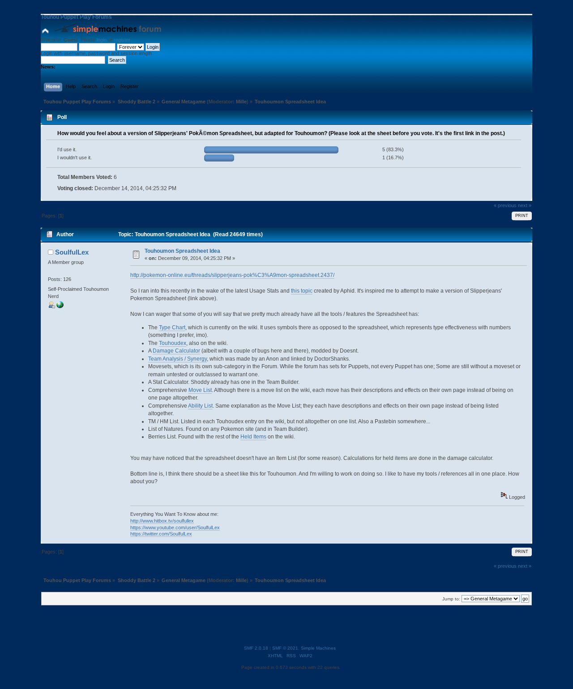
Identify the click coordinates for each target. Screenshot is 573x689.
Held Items (253, 437)
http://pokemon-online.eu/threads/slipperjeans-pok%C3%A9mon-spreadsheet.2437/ (232, 275)
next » (524, 205)
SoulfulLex (72, 252)
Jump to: (451, 598)
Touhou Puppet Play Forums (76, 17)
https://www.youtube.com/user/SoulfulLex (175, 527)
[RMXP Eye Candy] (60, 306)
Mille (241, 101)
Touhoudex (172, 343)
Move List (200, 390)
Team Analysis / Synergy (177, 359)
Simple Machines (318, 648)
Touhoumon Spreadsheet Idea (182, 251)
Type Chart (172, 327)
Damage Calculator (176, 351)
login (102, 40)
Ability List (200, 406)
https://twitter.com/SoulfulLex (161, 533)
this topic (301, 291)
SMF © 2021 (285, 648)
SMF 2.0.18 (256, 648)
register (122, 40)
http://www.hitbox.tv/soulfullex (162, 520)
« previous (505, 205)
